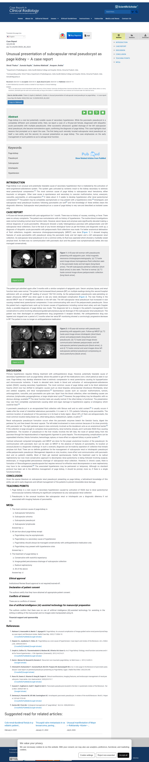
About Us (29, 18)
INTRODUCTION (121, 42)
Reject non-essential (106, 755)
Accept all (123, 755)
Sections (118, 37)
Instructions (84, 18)
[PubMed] (25, 637)
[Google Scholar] (36, 637)
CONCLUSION (121, 54)
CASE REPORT (121, 46)
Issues (53, 18)
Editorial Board (42, 18)
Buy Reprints (75, 35)
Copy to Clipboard (15, 102)
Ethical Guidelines (69, 18)
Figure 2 (82, 297)
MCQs (118, 62)
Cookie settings (86, 755)
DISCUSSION (120, 50)
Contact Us (126, 18)
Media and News (112, 18)
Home (20, 18)
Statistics (132, 37)
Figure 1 (86, 232)
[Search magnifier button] (137, 12)
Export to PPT (18, 280)
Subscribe (99, 18)
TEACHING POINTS (123, 58)
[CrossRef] (18, 637)
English (11, 37)
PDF (88, 36)
